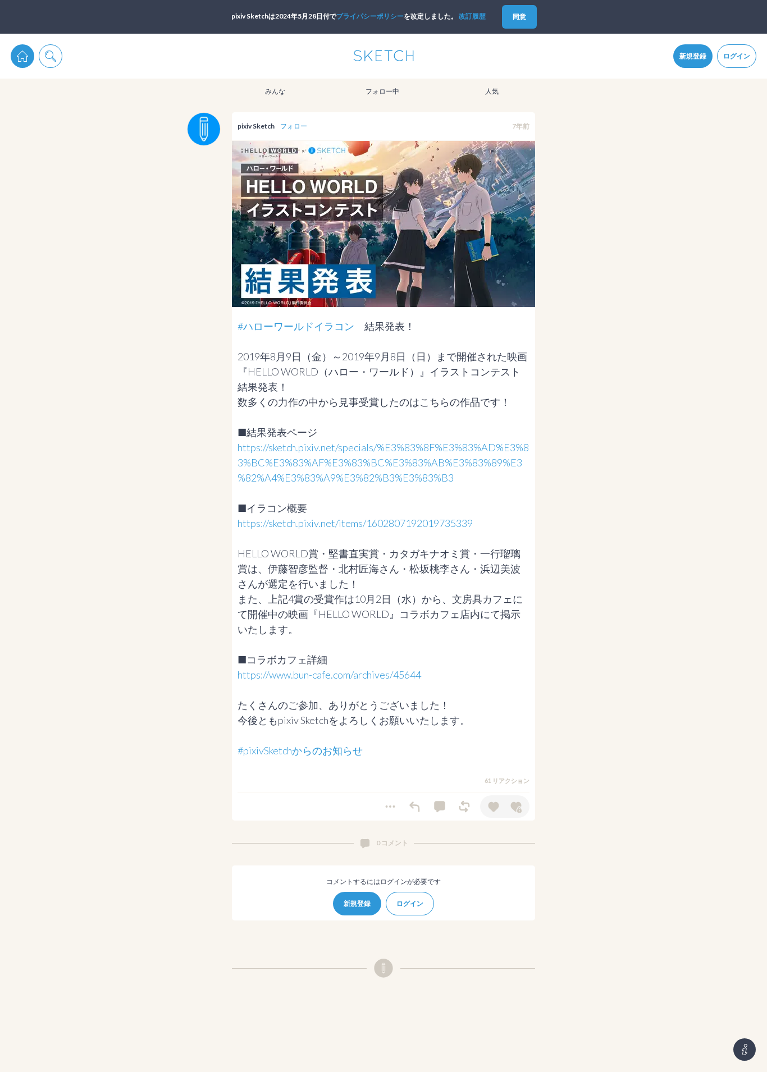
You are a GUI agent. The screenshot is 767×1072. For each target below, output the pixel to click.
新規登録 (692, 56)
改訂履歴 (472, 16)
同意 (519, 16)
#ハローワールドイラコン (296, 326)
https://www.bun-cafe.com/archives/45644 (329, 674)
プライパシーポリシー (370, 16)
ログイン (736, 56)
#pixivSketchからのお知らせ (300, 750)
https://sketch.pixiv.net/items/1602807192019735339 (355, 523)
